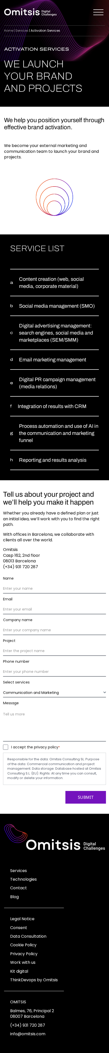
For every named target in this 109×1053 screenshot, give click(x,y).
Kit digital (19, 971)
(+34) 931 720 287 (27, 1025)
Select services (16, 682)
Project (9, 640)
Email (7, 599)
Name (8, 578)
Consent (18, 928)
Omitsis (18, 1002)
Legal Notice (22, 919)
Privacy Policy (24, 954)
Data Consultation (28, 936)
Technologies (23, 879)
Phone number (16, 661)
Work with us (22, 962)
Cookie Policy (23, 945)
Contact (18, 888)
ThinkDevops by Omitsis (34, 980)
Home (8, 30)
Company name (17, 619)
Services (21, 30)
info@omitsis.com (27, 1034)
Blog (14, 897)
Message (11, 703)
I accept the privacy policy (35, 747)
